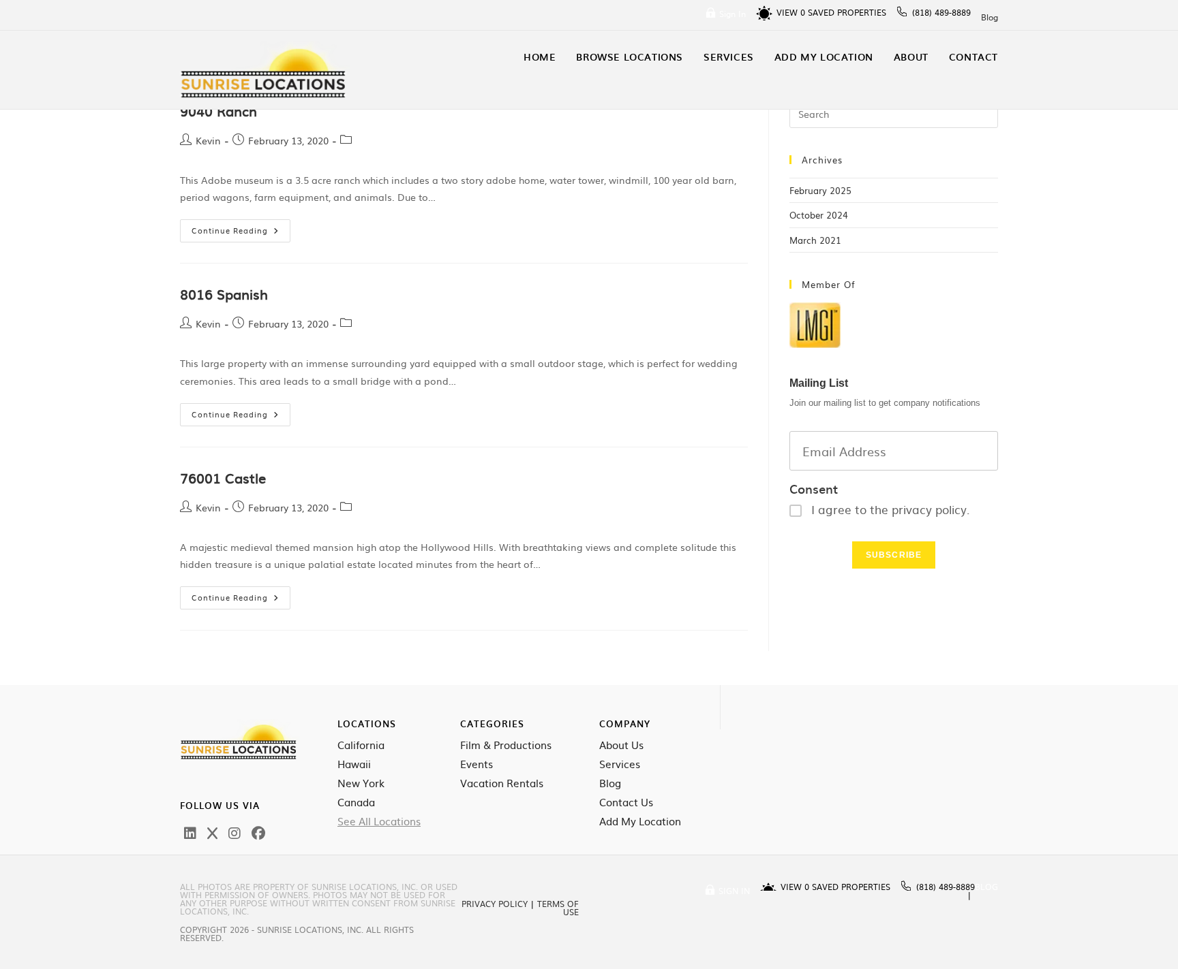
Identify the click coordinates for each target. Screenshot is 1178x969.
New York (360, 783)
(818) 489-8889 (941, 12)
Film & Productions (506, 745)
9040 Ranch (218, 110)
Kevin (208, 140)
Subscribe (894, 555)
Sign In (732, 13)
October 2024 (818, 214)
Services (619, 764)
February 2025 (820, 190)
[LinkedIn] (190, 832)
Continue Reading (241, 227)
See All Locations (379, 821)
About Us (621, 745)
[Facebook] (258, 832)
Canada (356, 802)
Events (476, 764)
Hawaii (354, 764)
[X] (212, 832)
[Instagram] (234, 832)
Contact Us (626, 802)
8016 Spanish (224, 293)
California (360, 745)
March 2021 (815, 240)
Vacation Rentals (501, 783)
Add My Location (640, 821)
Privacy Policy (495, 903)
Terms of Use (558, 907)
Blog (989, 17)
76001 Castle (223, 477)
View (790, 12)
